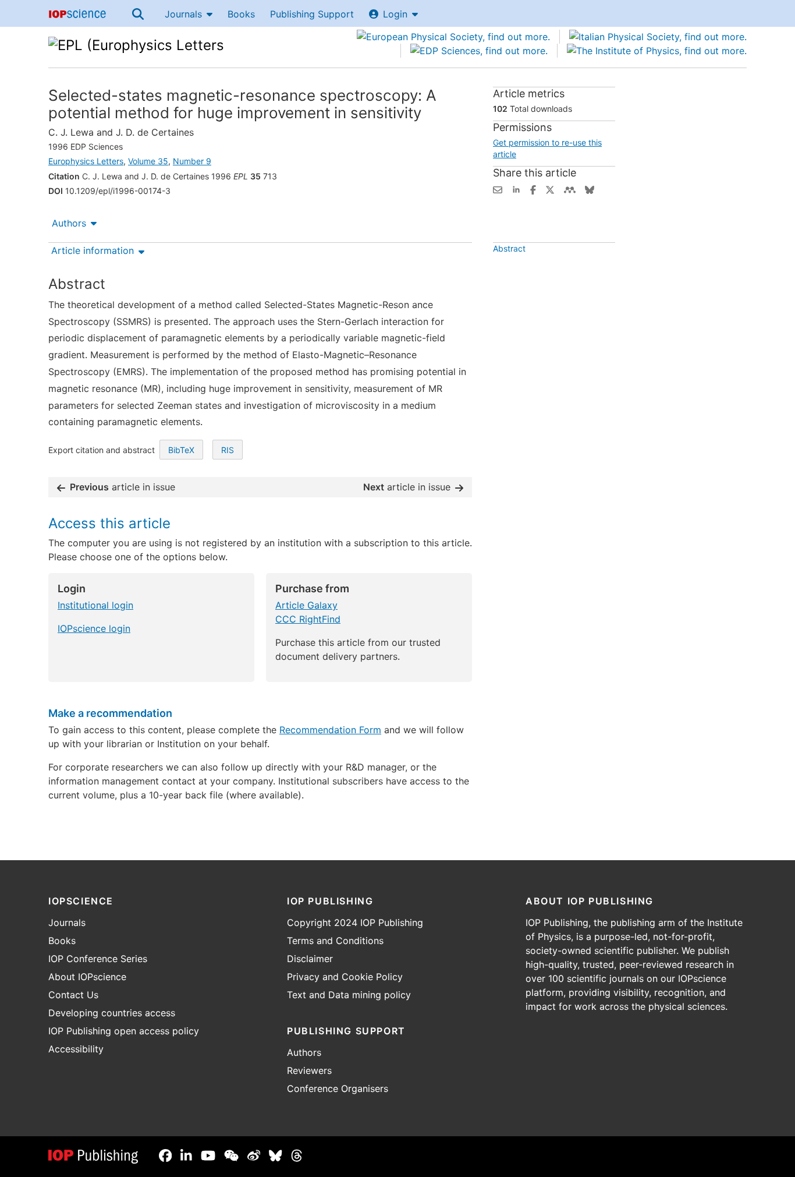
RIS (227, 450)
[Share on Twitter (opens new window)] (550, 189)
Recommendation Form (330, 730)
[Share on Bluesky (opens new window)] (589, 189)
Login (395, 14)
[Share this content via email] (497, 189)
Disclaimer (310, 958)
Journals (183, 14)
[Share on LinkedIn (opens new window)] (516, 189)
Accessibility (76, 1049)
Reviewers (309, 1070)
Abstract (509, 248)
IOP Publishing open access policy (123, 1031)
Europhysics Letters (85, 161)
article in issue (122, 487)
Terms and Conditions (335, 940)
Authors (69, 223)
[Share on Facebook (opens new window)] (533, 189)
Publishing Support (312, 14)
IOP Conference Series (97, 958)
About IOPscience (87, 976)
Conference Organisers (337, 1088)
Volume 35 (148, 161)
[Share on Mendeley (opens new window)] (570, 189)
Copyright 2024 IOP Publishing (355, 922)
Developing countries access (111, 1013)
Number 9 (192, 161)
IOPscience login (94, 628)
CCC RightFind (307, 619)
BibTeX (181, 450)
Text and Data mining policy (349, 995)
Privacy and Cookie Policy (345, 976)
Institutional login (95, 605)
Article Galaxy (306, 605)
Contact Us (73, 995)
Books (241, 14)
